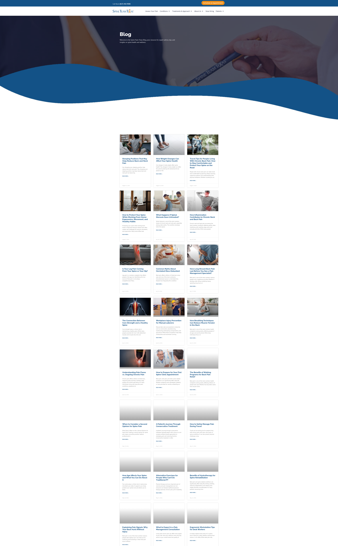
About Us (197, 11)
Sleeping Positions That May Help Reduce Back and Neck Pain (135, 161)
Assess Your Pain (151, 11)
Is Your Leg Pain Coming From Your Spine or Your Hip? (135, 270)
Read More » (125, 176)
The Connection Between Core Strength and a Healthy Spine (135, 322)
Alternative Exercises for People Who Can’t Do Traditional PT (167, 477)
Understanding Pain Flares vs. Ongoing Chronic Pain (134, 373)
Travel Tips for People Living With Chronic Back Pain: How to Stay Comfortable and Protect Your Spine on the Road (202, 163)
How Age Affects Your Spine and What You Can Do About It (134, 477)
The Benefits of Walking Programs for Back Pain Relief (200, 374)
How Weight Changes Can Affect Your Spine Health (167, 160)
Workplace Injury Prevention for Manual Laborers (168, 321)
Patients (219, 11)
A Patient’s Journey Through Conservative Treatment (168, 425)
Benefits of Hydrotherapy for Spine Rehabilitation (202, 476)
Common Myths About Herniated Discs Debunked (168, 270)
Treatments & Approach (181, 11)
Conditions (164, 11)
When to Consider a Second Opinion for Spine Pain (134, 425)
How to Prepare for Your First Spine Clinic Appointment (168, 373)
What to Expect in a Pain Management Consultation (168, 528)
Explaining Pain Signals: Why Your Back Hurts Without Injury (135, 529)
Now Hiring (210, 11)
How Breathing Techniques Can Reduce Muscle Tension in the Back (202, 322)
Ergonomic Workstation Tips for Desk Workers (202, 528)
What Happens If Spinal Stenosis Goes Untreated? (167, 216)
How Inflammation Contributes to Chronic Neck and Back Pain (202, 217)
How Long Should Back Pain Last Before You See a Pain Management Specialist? (202, 271)
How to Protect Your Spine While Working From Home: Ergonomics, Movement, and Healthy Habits (135, 218)
